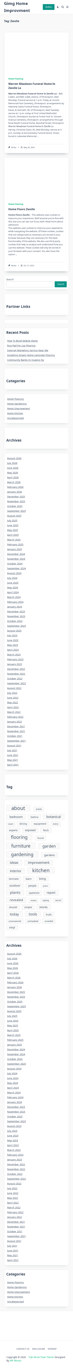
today (14, 914)
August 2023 (14, 630)
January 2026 (14, 491)
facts (46, 830)
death (10, 824)
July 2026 (12, 463)
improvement (38, 862)
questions (34, 892)
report (51, 893)
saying (45, 900)
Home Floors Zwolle (21, 209)
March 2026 (14, 482)
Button (48, 6)
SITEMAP (52, 1349)
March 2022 (14, 712)
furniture (21, 846)
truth (49, 914)
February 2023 (15, 659)
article (39, 809)
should (13, 907)
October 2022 (14, 678)
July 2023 (12, 635)
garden (49, 846)
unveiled (49, 921)
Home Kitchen (15, 413)
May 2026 (12, 472)
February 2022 (15, 716)
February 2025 (15, 544)
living (42, 879)
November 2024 (16, 558)
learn (29, 878)
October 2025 (14, 506)
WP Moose (15, 1360)
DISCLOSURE (38, 1349)
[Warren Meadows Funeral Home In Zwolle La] (17, 52)
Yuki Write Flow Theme (41, 1357)
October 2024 (14, 563)
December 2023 (16, 611)
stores (43, 907)
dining (23, 823)
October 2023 (14, 621)
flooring (19, 837)
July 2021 (12, 750)
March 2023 (14, 654)
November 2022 (16, 673)
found (41, 838)
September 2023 (16, 625)
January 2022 (14, 721)
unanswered (14, 921)
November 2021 (16, 731)
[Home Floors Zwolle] (17, 178)
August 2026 (14, 458)
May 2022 (12, 702)
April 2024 (13, 592)
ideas (14, 862)
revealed (16, 900)
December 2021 (16, 726)
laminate (14, 878)
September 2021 (16, 740)
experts (13, 830)
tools (33, 914)
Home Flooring (15, 78)
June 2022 (12, 697)
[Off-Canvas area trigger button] (67, 7)
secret (58, 900)
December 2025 (16, 496)
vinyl (12, 927)
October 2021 (14, 736)
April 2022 (13, 707)
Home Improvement (18, 408)
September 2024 (16, 568)
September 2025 (16, 511)
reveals (33, 900)
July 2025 (12, 520)
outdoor (14, 885)
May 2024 (12, 587)
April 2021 (13, 764)
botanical (53, 816)
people (32, 885)
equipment (40, 823)
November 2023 (16, 616)
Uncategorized (15, 418)
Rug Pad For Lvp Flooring (21, 345)
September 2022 (16, 683)
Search (10, 279)
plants (15, 892)
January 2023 (14, 664)
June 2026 (12, 467)
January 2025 (14, 549)
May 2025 (12, 530)
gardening (22, 854)
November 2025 (16, 501)
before (34, 817)
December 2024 (16, 554)
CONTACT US (22, 1349)
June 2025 (12, 525)
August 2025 (14, 515)
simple (28, 907)
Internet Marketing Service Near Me (27, 350)
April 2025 (13, 534)
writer (13, 147)
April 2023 (13, 649)
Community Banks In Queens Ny (25, 360)
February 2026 (15, 487)
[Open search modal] (62, 7)
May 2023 (12, 645)
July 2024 (12, 578)
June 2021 (12, 755)
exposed (30, 830)
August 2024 (14, 573)
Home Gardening (17, 403)
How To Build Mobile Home (22, 340)
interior (15, 871)
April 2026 (13, 477)
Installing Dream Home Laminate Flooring (31, 355)
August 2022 (14, 688)
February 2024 (15, 602)
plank (45, 886)
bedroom (16, 817)
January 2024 (14, 606)
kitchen (41, 870)
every (55, 823)
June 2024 (12, 582)
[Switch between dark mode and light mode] (58, 7)
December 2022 (16, 669)
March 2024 (14, 597)
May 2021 (12, 760)
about (18, 808)
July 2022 (12, 693)
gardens (49, 855)
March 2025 (14, 539)
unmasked (33, 921)
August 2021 (14, 745)
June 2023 (12, 640)
